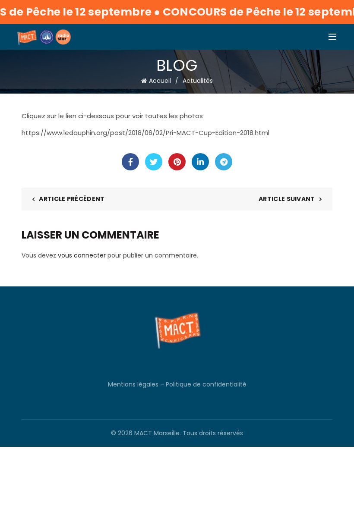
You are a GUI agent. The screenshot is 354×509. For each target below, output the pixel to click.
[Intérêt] (177, 161)
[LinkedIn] (200, 161)
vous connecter (82, 255)
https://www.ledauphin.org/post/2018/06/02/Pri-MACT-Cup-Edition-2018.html (145, 132)
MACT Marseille (157, 433)
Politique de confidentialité (206, 384)
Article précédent (71, 199)
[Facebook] (130, 161)
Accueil (160, 80)
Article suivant (287, 199)
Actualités (198, 80)
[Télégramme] (223, 161)
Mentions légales (133, 384)
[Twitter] (153, 161)
